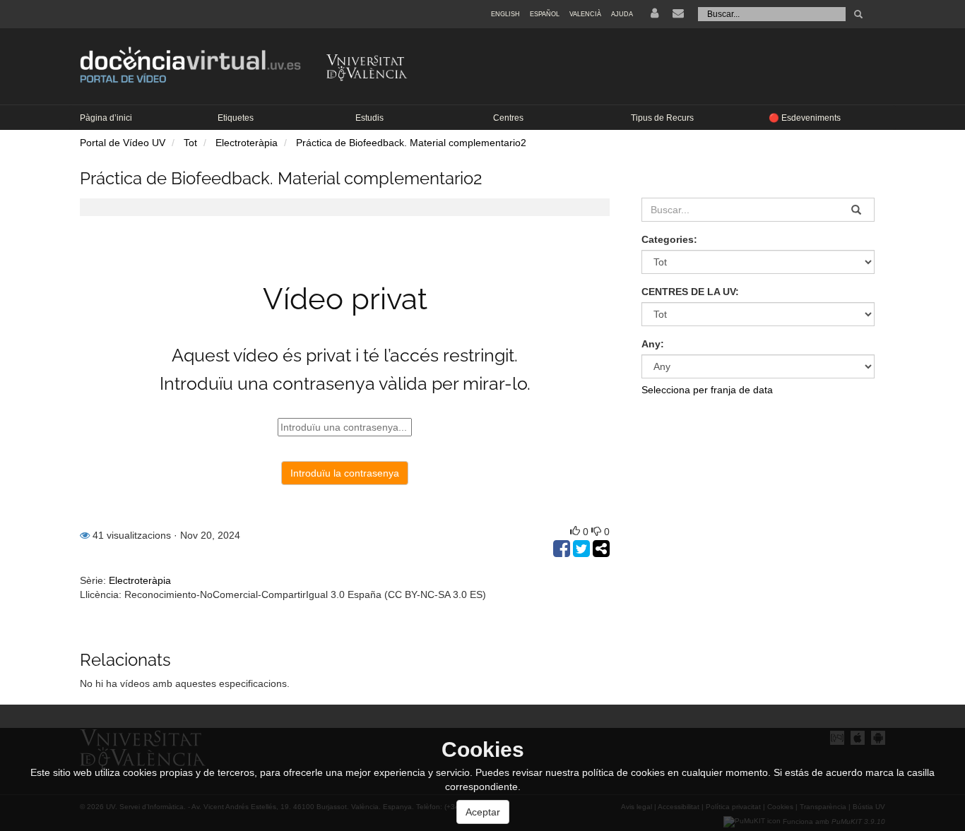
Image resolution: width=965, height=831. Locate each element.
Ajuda (622, 14)
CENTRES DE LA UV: (690, 291)
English (505, 14)
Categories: (669, 239)
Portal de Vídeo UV (122, 142)
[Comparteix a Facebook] (563, 552)
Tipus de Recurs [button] (662, 118)
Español (545, 14)
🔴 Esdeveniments (805, 118)
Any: (652, 343)
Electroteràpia (246, 142)
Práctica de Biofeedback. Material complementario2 (411, 142)
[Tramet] (858, 14)
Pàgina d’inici (106, 118)
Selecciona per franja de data (707, 389)
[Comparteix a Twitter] (583, 552)
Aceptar (483, 812)
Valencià (585, 14)
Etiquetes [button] (236, 118)
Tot (190, 142)
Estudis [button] (369, 118)
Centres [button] (508, 118)
